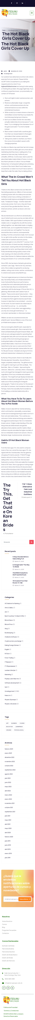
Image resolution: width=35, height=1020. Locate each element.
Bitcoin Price (8, 624)
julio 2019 (7, 841)
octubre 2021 (9, 807)
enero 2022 (8, 799)
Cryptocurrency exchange (13, 641)
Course (22, 723)
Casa (3, 30)
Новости (7, 695)
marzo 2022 (8, 795)
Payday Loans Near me (12, 679)
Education (9, 726)
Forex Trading (9, 658)
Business (14, 723)
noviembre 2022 (10, 761)
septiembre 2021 (10, 812)
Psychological (19, 730)
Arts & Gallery (9, 608)
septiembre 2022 (10, 770)
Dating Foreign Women (12, 645)
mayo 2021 (8, 820)
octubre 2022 (9, 766)
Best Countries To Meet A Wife (14, 616)
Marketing (8, 674)
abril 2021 (7, 824)
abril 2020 (8, 832)
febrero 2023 (9, 749)
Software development (12, 683)
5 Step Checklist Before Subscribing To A (21, 558)
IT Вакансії (8, 662)
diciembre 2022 (9, 757)
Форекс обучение (10, 704)
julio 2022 (8, 778)
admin (5, 71)
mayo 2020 (8, 828)
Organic (8, 730)
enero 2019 (8, 853)
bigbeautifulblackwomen (9, 86)
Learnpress (19, 726)
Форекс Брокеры (10, 699)
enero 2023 (8, 753)
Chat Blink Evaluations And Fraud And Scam (20, 574)
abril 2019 (8, 849)
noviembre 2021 (10, 803)
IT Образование (10, 666)
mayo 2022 (8, 786)
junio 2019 (8, 845)
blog (6, 628)
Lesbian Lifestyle (10, 670)
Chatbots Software (11, 637)
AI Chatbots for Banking (12, 603)
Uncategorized (8, 73)
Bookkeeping (9, 633)
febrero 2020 (9, 837)
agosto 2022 (9, 774)
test (6, 687)
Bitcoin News (9, 620)
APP (7, 723)
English (7, 649)
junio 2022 (8, 782)
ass (6, 612)
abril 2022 (8, 791)
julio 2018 (7, 858)
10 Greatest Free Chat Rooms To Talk (20, 582)
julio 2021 (7, 816)
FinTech (7, 654)
